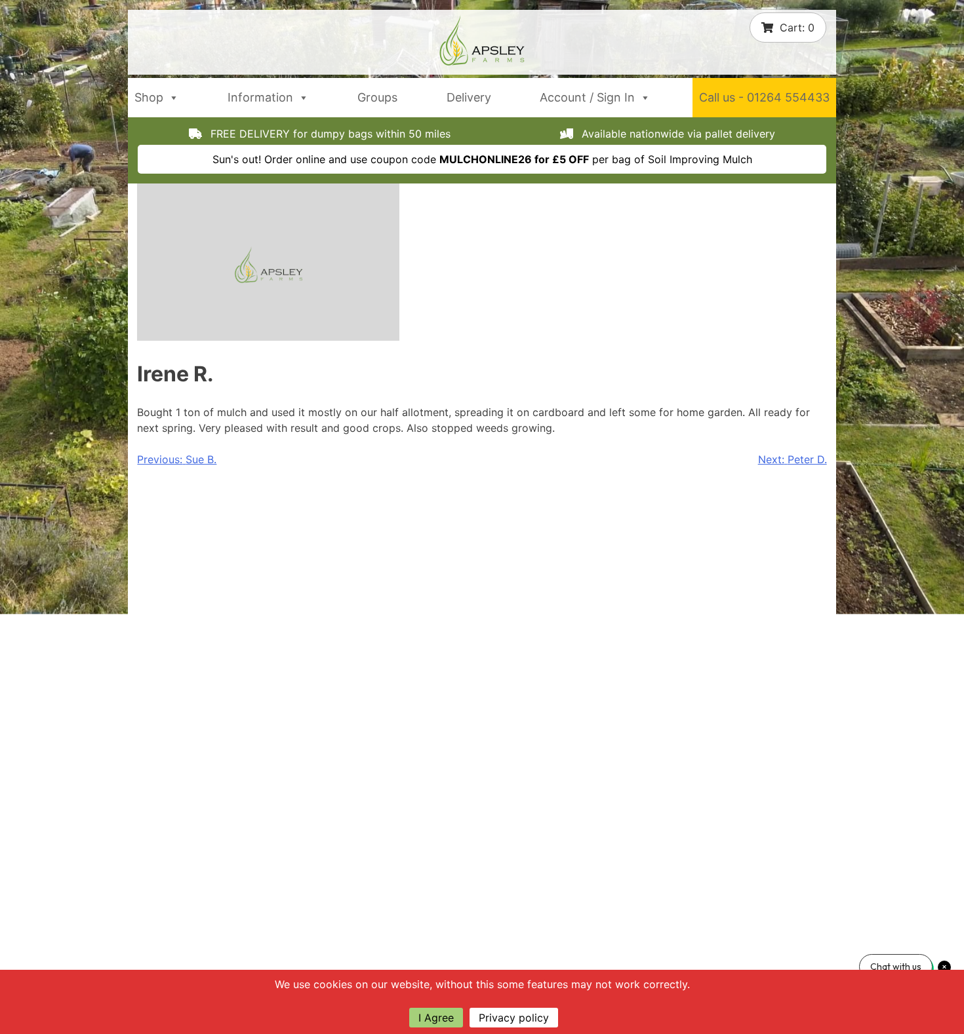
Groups (377, 97)
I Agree (436, 1017)
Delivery (469, 97)
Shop (148, 97)
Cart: (797, 27)
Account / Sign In (587, 97)
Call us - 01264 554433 (764, 97)
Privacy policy (514, 1017)
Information (260, 97)
